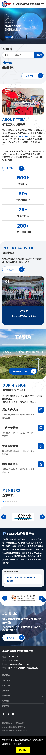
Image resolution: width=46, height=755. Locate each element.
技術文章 (6, 685)
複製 (11, 581)
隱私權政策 (7, 723)
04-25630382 (13, 656)
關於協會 (6, 675)
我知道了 (23, 750)
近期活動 (6, 690)
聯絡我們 (6, 701)
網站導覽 (20, 723)
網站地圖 (6, 706)
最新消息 (6, 695)
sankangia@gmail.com (19, 664)
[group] (23, 26)
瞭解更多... (18, 744)
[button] (3, 501)
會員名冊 (6, 680)
